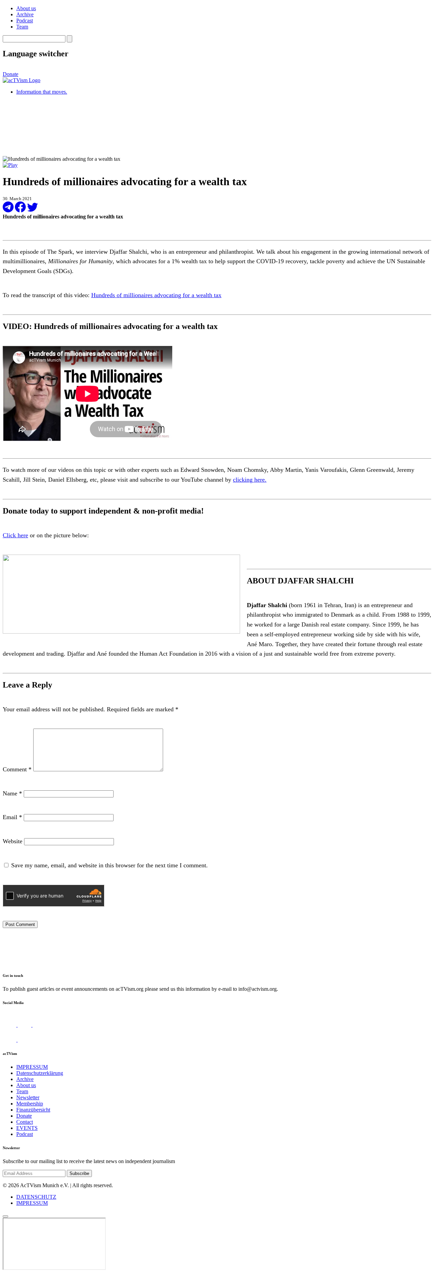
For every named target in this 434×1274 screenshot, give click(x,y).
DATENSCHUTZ (36, 1197)
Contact (24, 1122)
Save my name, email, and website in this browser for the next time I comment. (109, 865)
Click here (15, 535)
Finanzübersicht (33, 1110)
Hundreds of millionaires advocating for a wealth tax (156, 295)
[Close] (5, 1216)
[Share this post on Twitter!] (32, 210)
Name (12, 793)
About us (26, 8)
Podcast (24, 20)
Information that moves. (41, 92)
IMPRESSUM (32, 1067)
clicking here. (250, 479)
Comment (17, 769)
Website (12, 841)
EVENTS (27, 1128)
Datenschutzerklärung (39, 1073)
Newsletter (27, 1097)
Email (12, 817)
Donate (10, 74)
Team (22, 27)
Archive (25, 14)
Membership (29, 1103)
